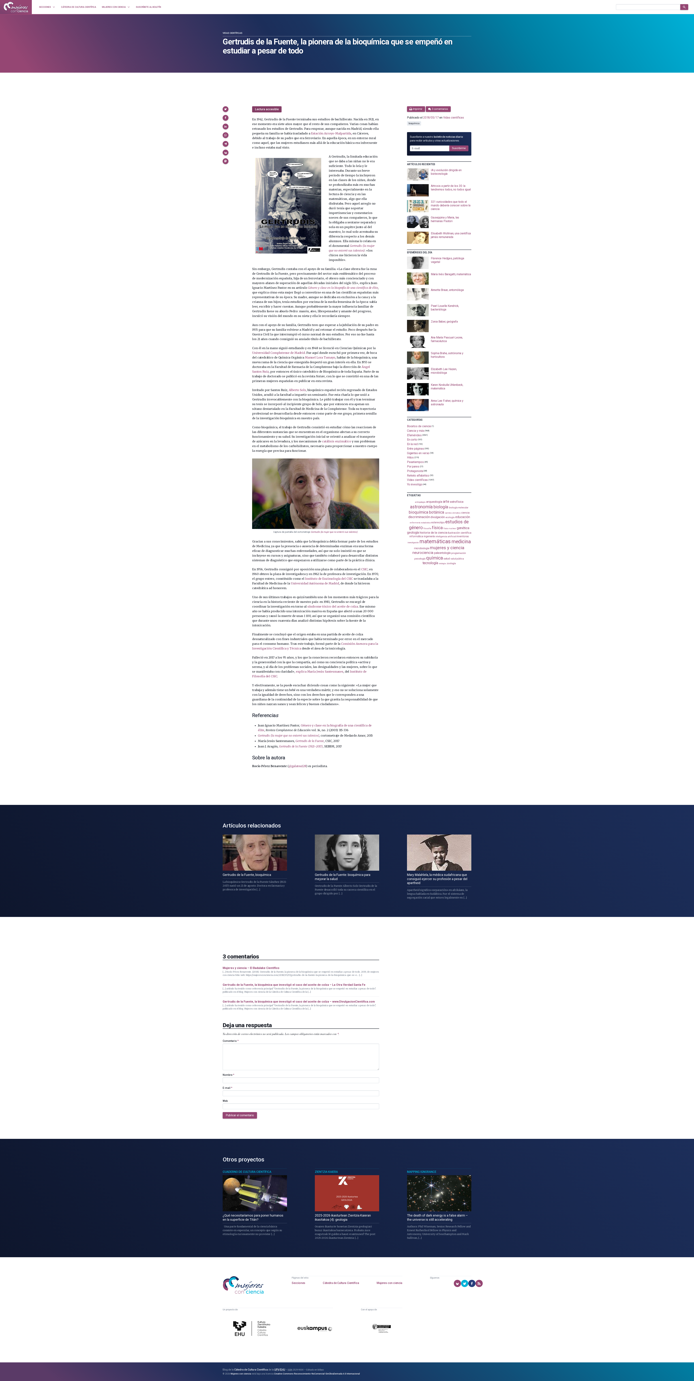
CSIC (364, 569)
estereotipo (438, 522)
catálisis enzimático (336, 441)
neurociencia (422, 552)
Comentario (231, 1040)
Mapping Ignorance (421, 1172)
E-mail (227, 1087)
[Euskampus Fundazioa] (314, 1329)
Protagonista (415, 471)
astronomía (421, 506)
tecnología (430, 563)
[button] (225, 109)
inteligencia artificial (446, 536)
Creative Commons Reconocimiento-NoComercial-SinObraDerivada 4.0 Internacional (317, 1374)
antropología (420, 502)
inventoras (463, 536)
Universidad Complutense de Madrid (278, 353)
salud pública (457, 558)
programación (458, 553)
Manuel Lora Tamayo (320, 357)
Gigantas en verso (418, 453)
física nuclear (450, 528)
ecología (450, 517)
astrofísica (456, 501)
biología (440, 507)
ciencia (465, 512)
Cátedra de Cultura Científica (341, 1283)
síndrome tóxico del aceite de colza (332, 606)
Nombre (228, 1074)
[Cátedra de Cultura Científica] (253, 1329)
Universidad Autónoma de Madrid (315, 583)
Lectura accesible (267, 109)
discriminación (419, 517)
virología (442, 563)
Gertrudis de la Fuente (309, 741)
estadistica (425, 523)
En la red (412, 444)
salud (447, 558)
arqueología (434, 501)
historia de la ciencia (433, 532)
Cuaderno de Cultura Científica (247, 1172)
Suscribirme (459, 148)
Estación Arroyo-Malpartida (331, 133)
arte (446, 501)
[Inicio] (16, 7)
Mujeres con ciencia (389, 1283)
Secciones (298, 1283)
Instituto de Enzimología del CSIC (329, 578)
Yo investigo (414, 484)
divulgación (437, 517)
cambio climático (453, 513)
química (434, 558)
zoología (451, 563)
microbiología (421, 548)
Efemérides (414, 435)
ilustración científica (459, 532)
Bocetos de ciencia (419, 426)
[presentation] (439, 174)
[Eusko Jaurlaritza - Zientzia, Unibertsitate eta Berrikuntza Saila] (381, 1329)
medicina (461, 541)
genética (463, 528)
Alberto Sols (297, 390)
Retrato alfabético (418, 475)
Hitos (410, 457)
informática (416, 536)
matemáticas (435, 541)
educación (462, 517)
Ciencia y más (415, 430)
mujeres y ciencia (447, 547)
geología (413, 532)
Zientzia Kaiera (326, 1172)
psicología (419, 558)
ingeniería (429, 536)
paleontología (442, 553)
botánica (436, 512)
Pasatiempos (415, 462)
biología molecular (458, 507)
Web (225, 1100)
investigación (413, 542)
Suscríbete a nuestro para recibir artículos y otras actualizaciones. (436, 138)
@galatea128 (297, 766)
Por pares (413, 466)
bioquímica (414, 123)
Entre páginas (415, 448)
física (437, 527)
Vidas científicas (232, 33)
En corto (412, 439)
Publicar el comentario (240, 1115)
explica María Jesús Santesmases (319, 671)
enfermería (415, 523)
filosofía (427, 528)
